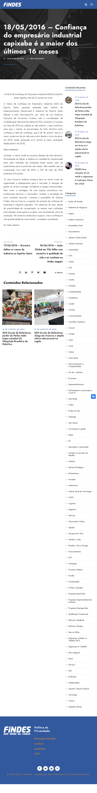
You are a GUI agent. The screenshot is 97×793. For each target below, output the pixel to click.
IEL (69, 441)
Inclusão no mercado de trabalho (78, 454)
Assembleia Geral (75, 225)
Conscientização (75, 315)
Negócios (72, 509)
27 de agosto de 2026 (13, 329)
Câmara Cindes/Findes (77, 237)
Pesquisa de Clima (75, 533)
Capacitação (73, 249)
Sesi (70, 670)
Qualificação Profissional (78, 614)
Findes (71, 404)
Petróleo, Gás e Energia (78, 545)
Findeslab (72, 416)
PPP (70, 557)
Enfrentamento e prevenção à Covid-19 (80, 391)
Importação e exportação (78, 447)
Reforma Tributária (75, 626)
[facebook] (39, 768)
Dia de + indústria (75, 372)
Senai (70, 658)
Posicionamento (74, 551)
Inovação (72, 479)
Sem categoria (37, 59)
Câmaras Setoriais (75, 243)
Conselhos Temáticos (76, 322)
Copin (70, 340)
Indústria (71, 461)
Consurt (71, 328)
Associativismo (74, 231)
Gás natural (72, 423)
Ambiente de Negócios (77, 207)
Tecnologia (72, 694)
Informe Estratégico (76, 467)
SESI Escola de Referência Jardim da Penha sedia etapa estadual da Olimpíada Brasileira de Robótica (16, 338)
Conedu (71, 309)
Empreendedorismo (76, 384)
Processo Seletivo (75, 569)
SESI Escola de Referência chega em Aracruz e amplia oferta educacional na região (49, 337)
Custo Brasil (73, 358)
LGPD (70, 497)
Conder (71, 303)
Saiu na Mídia (73, 632)
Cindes (71, 261)
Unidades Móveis (75, 706)
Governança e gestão (77, 429)
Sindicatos (72, 676)
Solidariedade (73, 682)
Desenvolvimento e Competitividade (76, 365)
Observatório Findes (76, 521)
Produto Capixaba (75, 587)
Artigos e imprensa (75, 219)
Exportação (72, 398)
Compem (71, 285)
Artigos (71, 213)
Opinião (71, 527)
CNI (70, 267)
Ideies (70, 435)
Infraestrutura (73, 473)
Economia (72, 378)
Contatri (71, 334)
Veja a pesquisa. (11, 149)
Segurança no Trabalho (77, 646)
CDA (70, 255)
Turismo (71, 700)
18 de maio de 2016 (15, 59)
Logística (72, 503)
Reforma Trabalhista (76, 620)
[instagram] (57, 768)
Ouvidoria (38, 743)
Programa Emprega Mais (78, 608)
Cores (70, 346)
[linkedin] (45, 768)
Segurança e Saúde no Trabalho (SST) (77, 639)
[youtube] (51, 768)
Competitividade (74, 291)
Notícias (71, 515)
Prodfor (71, 575)
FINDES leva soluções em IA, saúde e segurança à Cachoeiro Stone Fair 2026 (84, 176)
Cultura (71, 352)
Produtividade (73, 581)
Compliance (73, 297)
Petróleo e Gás (74, 539)
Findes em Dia (74, 410)
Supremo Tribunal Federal (78, 688)
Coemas (71, 273)
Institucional (72, 485)
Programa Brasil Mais (76, 593)
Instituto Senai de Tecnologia (79, 491)
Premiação (72, 563)
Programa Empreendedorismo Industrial (80, 600)
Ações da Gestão (75, 201)
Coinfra (71, 279)
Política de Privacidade (44, 738)
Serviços (71, 664)
